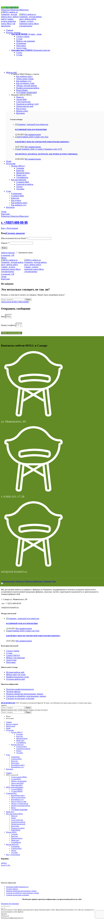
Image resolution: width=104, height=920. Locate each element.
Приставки (11, 662)
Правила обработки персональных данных (24, 694)
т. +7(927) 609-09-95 (14, 222)
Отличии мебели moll (15, 679)
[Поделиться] (4, 906)
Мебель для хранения (15, 658)
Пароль (5, 243)
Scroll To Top (5, 865)
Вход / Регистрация (13, 855)
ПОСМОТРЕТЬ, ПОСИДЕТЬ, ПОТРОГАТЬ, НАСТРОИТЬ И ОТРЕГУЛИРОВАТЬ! (46, 154)
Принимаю (5, 904)
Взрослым (5, 214)
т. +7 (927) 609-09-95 (10, 7)
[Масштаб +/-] (9, 906)
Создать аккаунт (15, 233)
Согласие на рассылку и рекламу (20, 698)
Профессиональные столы (17, 677)
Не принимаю (14, 904)
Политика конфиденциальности (20, 689)
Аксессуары (11, 660)
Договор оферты (13, 691)
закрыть (4, 863)
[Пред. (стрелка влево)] (2, 908)
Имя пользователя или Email (14, 238)
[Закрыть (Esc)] (2, 906)
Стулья (9, 653)
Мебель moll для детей (15, 674)
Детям (3, 212)
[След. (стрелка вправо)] (4, 908)
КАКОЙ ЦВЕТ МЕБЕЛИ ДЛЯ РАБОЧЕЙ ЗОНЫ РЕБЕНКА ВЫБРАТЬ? (42, 142)
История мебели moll (15, 672)
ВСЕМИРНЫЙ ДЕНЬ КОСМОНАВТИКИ (31, 129)
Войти (4, 248)
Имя (3, 316)
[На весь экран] (7, 906)
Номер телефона (8, 325)
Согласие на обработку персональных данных (26, 696)
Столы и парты (12, 651)
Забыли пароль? (8, 253)
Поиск (28, 299)
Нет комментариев (33, 134)
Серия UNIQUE (13, 655)
